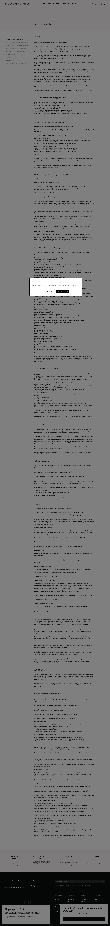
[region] (55, 287)
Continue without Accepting (75, 279)
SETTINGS (49, 291)
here (61, 286)
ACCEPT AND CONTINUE (62, 291)
